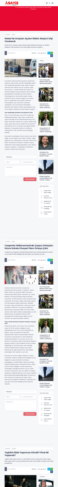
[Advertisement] (29, 21)
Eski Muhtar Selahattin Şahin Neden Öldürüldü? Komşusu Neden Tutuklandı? (33, 8)
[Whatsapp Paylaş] (51, 53)
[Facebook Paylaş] (51, 55)
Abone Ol (34, 53)
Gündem (14, 448)
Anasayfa (7, 34)
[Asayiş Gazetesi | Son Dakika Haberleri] (12, 3)
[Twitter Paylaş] (49, 53)
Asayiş (13, 34)
